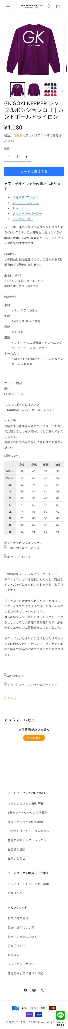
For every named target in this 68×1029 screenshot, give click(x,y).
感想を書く (34, 738)
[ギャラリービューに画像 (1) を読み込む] (17, 90)
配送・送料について (21, 927)
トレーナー (19, 208)
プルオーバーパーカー (27, 213)
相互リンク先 (16, 893)
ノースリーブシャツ (25, 203)
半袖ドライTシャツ (25, 197)
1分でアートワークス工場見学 (28, 812)
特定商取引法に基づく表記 (25, 973)
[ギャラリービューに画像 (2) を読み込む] (34, 90)
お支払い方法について (22, 936)
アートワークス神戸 (27, 1022)
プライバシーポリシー (22, 964)
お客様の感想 (16, 849)
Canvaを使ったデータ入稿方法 (28, 831)
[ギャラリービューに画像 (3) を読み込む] (50, 90)
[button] (8, 6)
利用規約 (13, 955)
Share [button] (12, 698)
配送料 (18, 135)
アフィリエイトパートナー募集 (28, 884)
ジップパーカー (22, 219)
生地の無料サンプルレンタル (27, 840)
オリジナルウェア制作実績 (25, 822)
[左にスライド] (5, 91)
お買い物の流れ (18, 918)
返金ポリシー (16, 945)
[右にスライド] (63, 91)
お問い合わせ (16, 858)
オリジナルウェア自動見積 (25, 803)
